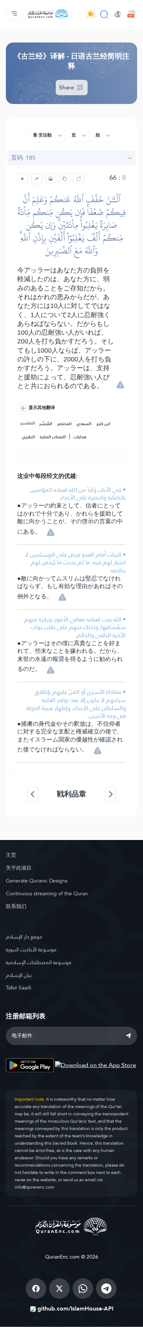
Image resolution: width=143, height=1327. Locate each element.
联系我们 (16, 906)
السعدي (84, 424)
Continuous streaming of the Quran (47, 893)
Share (67, 87)
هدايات (80, 437)
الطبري (28, 437)
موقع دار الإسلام (24, 936)
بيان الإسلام (19, 975)
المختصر (64, 424)
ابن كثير (103, 424)
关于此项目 (19, 868)
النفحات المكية (53, 437)
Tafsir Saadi (18, 987)
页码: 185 (23, 157)
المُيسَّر (45, 424)
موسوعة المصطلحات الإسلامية (39, 962)
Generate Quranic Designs (36, 880)
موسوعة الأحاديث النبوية (31, 949)
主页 (11, 855)
